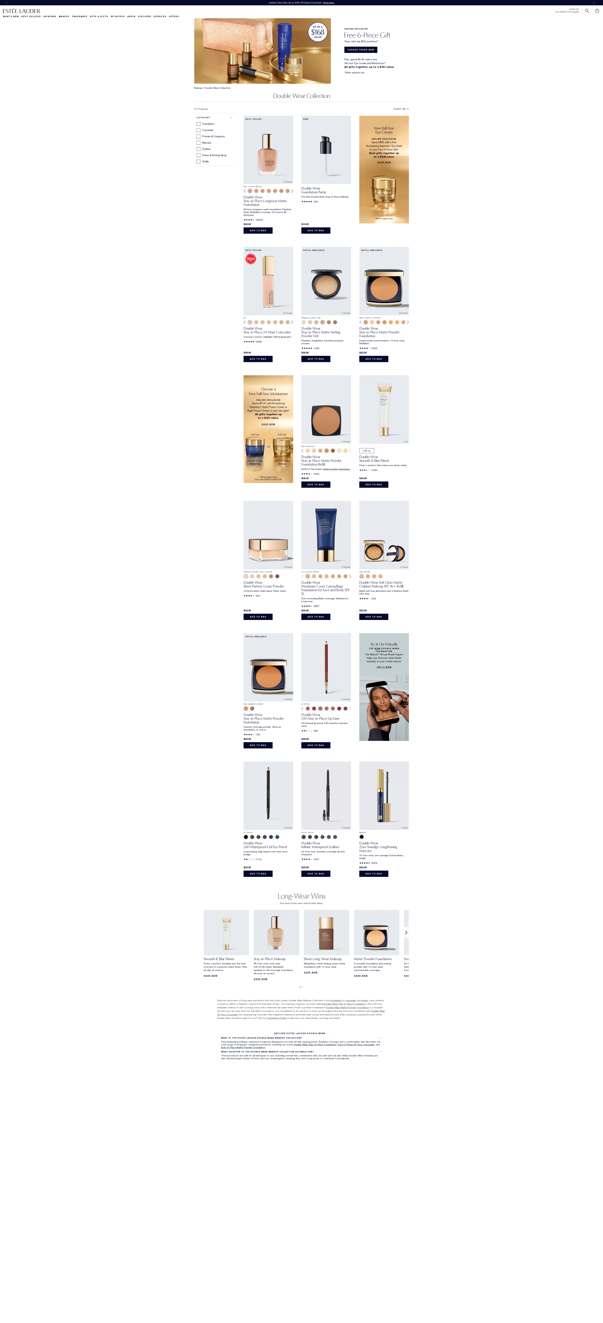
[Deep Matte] (277, 576)
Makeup (64, 16)
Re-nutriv (118, 16)
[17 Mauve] (333, 708)
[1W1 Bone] (361, 576)
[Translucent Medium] (316, 322)
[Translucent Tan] (322, 322)
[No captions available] (301, 44)
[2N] (262, 322)
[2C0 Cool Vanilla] (374, 576)
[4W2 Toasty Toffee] (365, 322)
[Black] (384, 836)
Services (160, 16)
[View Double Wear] (326, 409)
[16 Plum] (339, 708)
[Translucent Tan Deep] (328, 322)
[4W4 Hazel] (372, 322)
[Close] (601, 2)
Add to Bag (258, 230)
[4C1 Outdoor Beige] (287, 191)
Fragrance (79, 16)
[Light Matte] (258, 576)
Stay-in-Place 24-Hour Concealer (356, 1044)
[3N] (287, 322)
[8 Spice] (320, 708)
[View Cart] (597, 11)
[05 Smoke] (264, 837)
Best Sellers (31, 16)
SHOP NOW (210, 976)
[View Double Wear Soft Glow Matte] (384, 535)
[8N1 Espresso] (252, 708)
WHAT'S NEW (11, 16)
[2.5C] (256, 322)
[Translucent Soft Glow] (246, 576)
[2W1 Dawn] (339, 450)
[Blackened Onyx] (310, 837)
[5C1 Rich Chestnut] (378, 322)
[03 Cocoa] (252, 837)
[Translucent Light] (303, 322)
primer (364, 1000)
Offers (174, 16)
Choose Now (330, 2)
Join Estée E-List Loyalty (567, 12)
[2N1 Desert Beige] (326, 576)
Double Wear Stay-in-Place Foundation (345, 1003)
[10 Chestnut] (345, 708)
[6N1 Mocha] (326, 450)
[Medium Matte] (271, 576)
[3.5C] (281, 322)
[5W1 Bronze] (390, 322)
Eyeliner (206, 149)
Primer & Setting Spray (214, 155)
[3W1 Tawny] (268, 191)
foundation (336, 1000)
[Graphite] (322, 837)
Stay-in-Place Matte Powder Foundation (243, 1047)
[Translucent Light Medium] (310, 322)
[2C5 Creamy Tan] (345, 576)
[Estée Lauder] (21, 10)
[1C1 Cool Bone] (307, 576)
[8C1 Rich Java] (333, 450)
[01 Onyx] (246, 837)
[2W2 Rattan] (339, 576)
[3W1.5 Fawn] (275, 191)
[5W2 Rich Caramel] (397, 322)
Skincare (49, 16)
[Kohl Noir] (303, 837)
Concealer (207, 130)
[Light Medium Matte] (264, 576)
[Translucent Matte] (252, 576)
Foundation (208, 123)
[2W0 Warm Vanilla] (380, 576)
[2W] (268, 322)
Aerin (131, 16)
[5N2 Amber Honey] (384, 322)
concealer (350, 1000)
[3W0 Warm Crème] (262, 191)
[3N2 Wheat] (256, 191)
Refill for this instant (312, 469)
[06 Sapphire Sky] (271, 837)
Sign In (574, 9)
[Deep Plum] (335, 837)
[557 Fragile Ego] (314, 708)
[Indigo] (328, 837)
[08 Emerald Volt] (277, 837)
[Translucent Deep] (335, 322)
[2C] (250, 322)
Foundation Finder (277, 1018)
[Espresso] (316, 837)
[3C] (275, 322)
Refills (205, 161)
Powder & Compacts (213, 136)
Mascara (206, 142)
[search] (587, 11)
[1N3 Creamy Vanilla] (320, 576)
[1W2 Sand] (368, 576)
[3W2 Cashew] (281, 191)
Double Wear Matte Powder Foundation (347, 1007)
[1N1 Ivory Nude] (314, 576)
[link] (226, 944)
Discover (144, 16)
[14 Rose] (307, 708)
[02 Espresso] (258, 837)
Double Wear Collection (218, 88)
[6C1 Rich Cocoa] (403, 322)
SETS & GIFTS (99, 16)
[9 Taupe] (326, 708)
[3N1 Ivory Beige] (250, 191)
